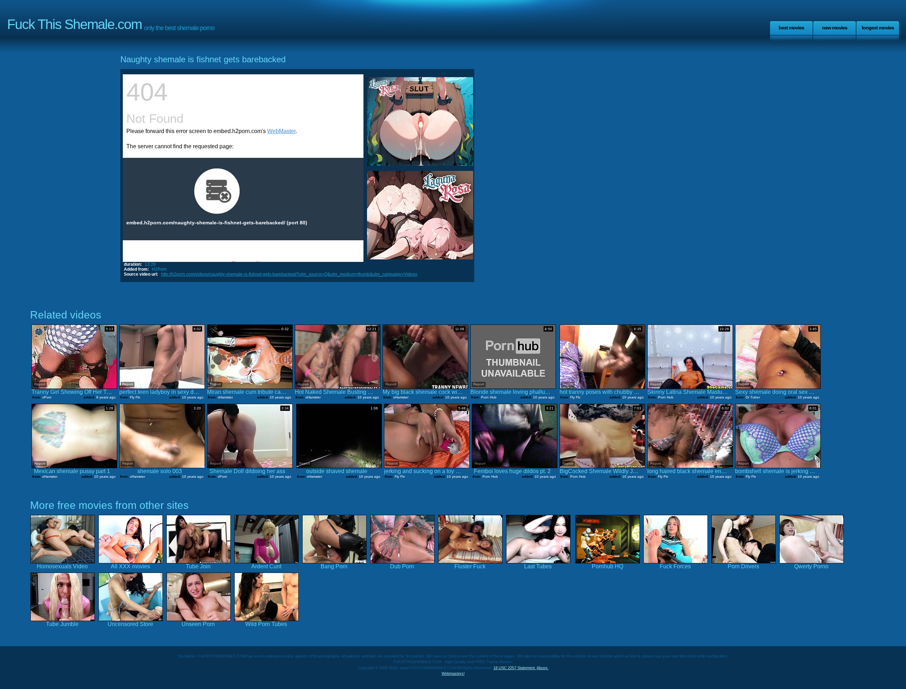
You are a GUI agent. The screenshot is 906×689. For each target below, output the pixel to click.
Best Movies (791, 27)
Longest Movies (878, 27)
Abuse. (543, 668)
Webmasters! (453, 673)
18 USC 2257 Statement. (514, 668)
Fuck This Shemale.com (74, 24)
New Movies (834, 27)
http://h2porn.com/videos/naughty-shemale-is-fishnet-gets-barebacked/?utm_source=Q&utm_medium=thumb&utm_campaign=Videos (289, 274)
